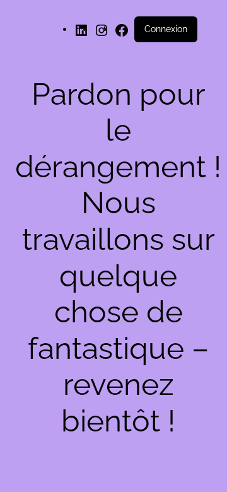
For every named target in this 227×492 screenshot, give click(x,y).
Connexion (165, 29)
